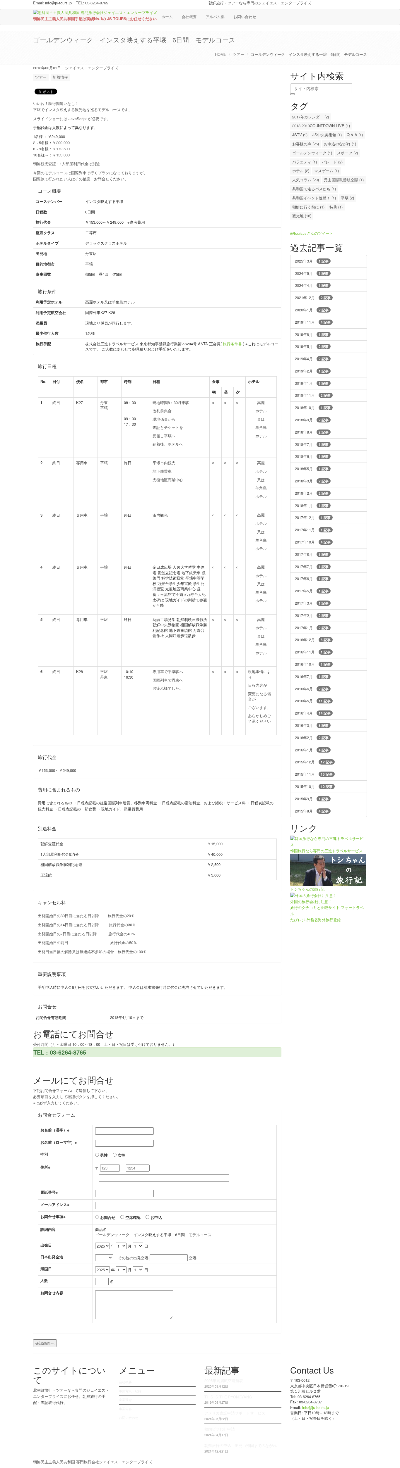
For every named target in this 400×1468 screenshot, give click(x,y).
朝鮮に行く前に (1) (308, 207)
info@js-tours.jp (58, 3)
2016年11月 (313, 652)
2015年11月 (314, 774)
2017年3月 (312, 603)
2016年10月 (313, 664)
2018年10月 (313, 407)
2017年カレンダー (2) (310, 117)
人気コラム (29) (305, 179)
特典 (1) (336, 207)
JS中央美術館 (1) (327, 134)
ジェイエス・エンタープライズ (91, 67)
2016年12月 (313, 639)
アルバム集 (215, 16)
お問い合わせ (244, 16)
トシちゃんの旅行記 (307, 889)
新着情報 (60, 77)
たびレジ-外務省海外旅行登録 (315, 919)
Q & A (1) (355, 134)
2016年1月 (312, 750)
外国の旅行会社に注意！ (311, 901)
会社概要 (189, 16)
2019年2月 (312, 371)
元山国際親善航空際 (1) (344, 179)
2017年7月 (312, 566)
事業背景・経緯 (130, 1390)
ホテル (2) (300, 170)
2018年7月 (312, 444)
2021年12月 (313, 297)
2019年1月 (312, 383)
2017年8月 (312, 554)
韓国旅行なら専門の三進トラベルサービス (326, 850)
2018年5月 (312, 468)
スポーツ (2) (347, 153)
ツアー (238, 54)
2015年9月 (312, 798)
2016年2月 (312, 737)
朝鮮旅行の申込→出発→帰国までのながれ (240, 1445)
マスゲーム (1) (326, 170)
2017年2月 (312, 615)
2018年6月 (312, 456)
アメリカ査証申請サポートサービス (234, 1413)
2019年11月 (313, 322)
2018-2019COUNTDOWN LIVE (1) (321, 125)
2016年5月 (313, 700)
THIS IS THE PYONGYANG (228, 1397)
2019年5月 (312, 346)
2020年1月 (312, 310)
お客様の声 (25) (305, 143)
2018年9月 (312, 419)
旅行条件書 (232, 343)
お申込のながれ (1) (340, 143)
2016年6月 (312, 688)
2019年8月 (312, 334)
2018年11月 (313, 395)
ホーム (167, 16)
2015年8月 (312, 811)
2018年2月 (312, 493)
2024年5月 (312, 273)
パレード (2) (332, 162)
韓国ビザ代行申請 (219, 1429)
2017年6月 (312, 578)
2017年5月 (312, 591)
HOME (220, 54)
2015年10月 (314, 786)
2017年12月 (313, 517)
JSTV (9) (299, 134)
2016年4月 (313, 713)
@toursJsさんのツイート (311, 233)
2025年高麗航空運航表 (223, 1380)
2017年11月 (313, 529)
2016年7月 (312, 676)
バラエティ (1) (304, 162)
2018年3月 (312, 481)
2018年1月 (312, 505)
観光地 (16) (301, 215)
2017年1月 (312, 627)
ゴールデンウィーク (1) (312, 153)
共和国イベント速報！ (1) (314, 198)
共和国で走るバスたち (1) (314, 189)
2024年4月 (312, 285)
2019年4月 (312, 358)
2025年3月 (312, 261)
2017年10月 (313, 542)
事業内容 (125, 1408)
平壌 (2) (347, 198)
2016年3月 (312, 725)
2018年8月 (312, 432)
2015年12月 (314, 762)
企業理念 (125, 1399)
